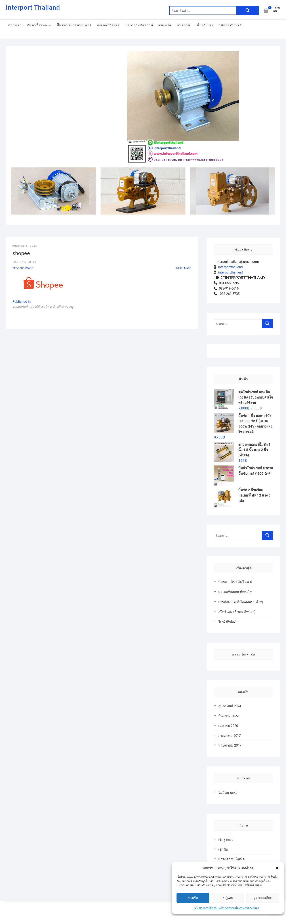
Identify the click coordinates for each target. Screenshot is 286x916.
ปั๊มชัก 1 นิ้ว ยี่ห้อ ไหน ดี (235, 582)
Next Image (183, 268)
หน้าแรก (14, 25)
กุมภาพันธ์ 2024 (229, 706)
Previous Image (23, 268)
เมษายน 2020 (228, 726)
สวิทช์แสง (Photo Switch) (236, 612)
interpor (29, 262)
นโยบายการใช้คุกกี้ (205, 908)
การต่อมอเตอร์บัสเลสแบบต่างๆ (240, 602)
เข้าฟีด (223, 849)
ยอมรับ (193, 898)
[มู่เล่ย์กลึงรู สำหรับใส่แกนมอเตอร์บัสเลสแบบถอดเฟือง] (182, 54)
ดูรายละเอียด (262, 898)
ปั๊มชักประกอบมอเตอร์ (74, 25)
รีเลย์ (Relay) (227, 622)
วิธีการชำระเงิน (231, 25)
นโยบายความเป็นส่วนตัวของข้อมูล (239, 908)
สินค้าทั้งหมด (37, 25)
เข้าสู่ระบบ (225, 840)
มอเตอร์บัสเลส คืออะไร (235, 592)
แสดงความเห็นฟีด (231, 859)
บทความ (183, 25)
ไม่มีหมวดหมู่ (228, 793)
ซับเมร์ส (164, 25)
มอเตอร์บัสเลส (108, 25)
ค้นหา (247, 10)
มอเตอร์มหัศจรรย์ (139, 25)
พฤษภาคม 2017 (229, 745)
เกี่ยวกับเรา (205, 25)
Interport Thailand (33, 7)
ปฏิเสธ (228, 898)
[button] (277, 868)
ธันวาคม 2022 (228, 716)
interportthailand (229, 267)
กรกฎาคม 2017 (229, 736)
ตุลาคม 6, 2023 (26, 245)
